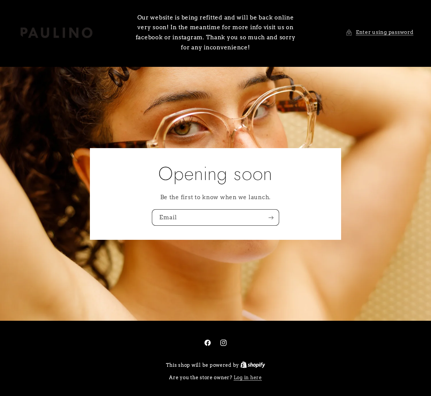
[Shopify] (252, 365)
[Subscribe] (271, 217)
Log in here (248, 377)
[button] (379, 32)
